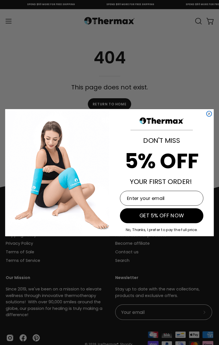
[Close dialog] (209, 113)
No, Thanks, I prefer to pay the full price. (162, 229)
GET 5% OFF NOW (161, 215)
